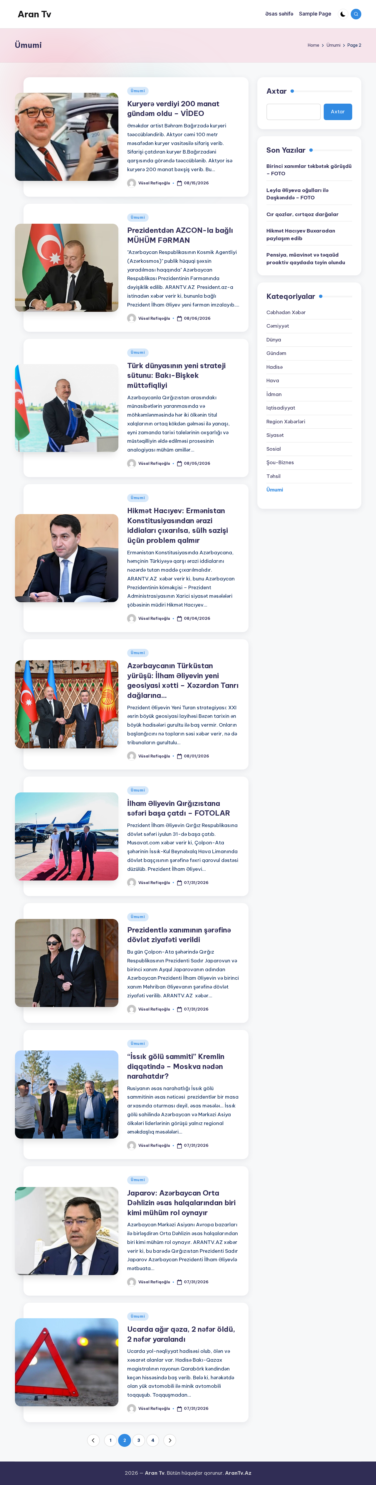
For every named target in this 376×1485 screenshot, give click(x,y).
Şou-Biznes (280, 462)
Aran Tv (34, 14)
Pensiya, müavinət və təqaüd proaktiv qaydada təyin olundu (305, 259)
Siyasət (275, 435)
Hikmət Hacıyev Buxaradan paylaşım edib (300, 235)
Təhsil (273, 476)
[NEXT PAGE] (169, 1440)
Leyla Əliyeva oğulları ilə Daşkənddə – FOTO (297, 194)
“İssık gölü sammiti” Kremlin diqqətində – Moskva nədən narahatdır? (175, 1066)
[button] (93, 1440)
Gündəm (276, 353)
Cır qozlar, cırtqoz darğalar (302, 214)
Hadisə (274, 366)
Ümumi (138, 91)
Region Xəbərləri (285, 421)
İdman (274, 394)
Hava (272, 380)
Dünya (273, 339)
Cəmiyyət (277, 326)
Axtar (276, 91)
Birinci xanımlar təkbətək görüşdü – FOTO (309, 170)
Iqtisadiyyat (280, 408)
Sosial (273, 448)
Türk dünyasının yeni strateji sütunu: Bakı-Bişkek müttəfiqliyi (176, 375)
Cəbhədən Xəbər (286, 312)
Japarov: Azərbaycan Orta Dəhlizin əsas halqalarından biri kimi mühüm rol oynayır (181, 1202)
